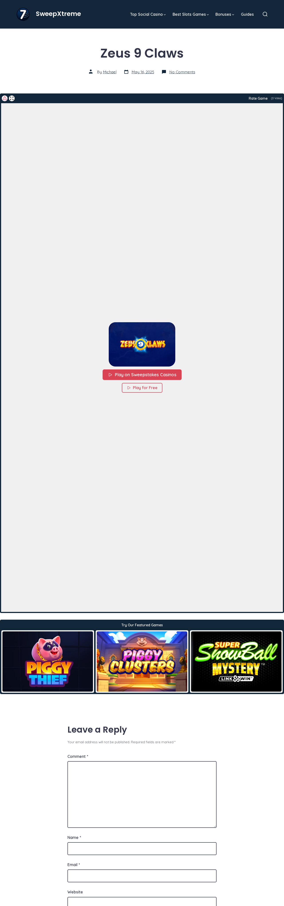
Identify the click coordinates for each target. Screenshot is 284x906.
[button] (142, 344)
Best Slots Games (189, 14)
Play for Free (145, 387)
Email (73, 864)
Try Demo (48, 661)
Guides (247, 14)
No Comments (182, 71)
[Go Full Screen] (12, 98)
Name (74, 837)
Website (75, 891)
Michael (109, 71)
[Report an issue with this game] (5, 98)
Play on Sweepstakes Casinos (145, 374)
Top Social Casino (146, 14)
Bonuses (223, 14)
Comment (77, 756)
